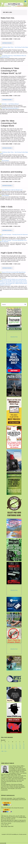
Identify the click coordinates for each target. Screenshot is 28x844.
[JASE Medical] (14, 663)
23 (20, 747)
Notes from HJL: (8, 18)
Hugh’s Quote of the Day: (11, 253)
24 (23, 747)
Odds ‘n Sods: (7, 207)
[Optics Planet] (14, 678)
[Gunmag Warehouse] (14, 573)
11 (1, 745)
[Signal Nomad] (14, 460)
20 (9, 747)
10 (23, 744)
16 (20, 745)
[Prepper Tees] (14, 694)
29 (16, 748)
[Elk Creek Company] (14, 507)
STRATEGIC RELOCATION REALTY (9, 108)
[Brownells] (14, 411)
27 (9, 748)
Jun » (5, 751)
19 (5, 747)
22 (16, 747)
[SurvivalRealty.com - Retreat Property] (14, 319)
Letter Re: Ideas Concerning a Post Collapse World (9, 123)
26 (5, 748)
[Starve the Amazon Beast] (14, 635)
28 (12, 748)
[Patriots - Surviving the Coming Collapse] (14, 385)
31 (23, 748)
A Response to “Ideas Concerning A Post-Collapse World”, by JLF (11, 70)
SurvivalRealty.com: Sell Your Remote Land (11, 189)
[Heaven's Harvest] (14, 437)
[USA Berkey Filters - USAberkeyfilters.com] (14, 619)
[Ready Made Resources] (14, 550)
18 (1, 747)
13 (9, 745)
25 (1, 748)
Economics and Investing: (12, 172)
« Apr (2, 751)
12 (5, 745)
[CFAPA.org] (14, 710)
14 (12, 745)
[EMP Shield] (14, 604)
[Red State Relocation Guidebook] (14, 725)
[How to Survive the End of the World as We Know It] (14, 483)
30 (20, 748)
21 (12, 747)
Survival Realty (4, 160)
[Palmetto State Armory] (14, 358)
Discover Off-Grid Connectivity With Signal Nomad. (13, 272)
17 (23, 745)
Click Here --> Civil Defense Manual (9, 103)
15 (16, 745)
